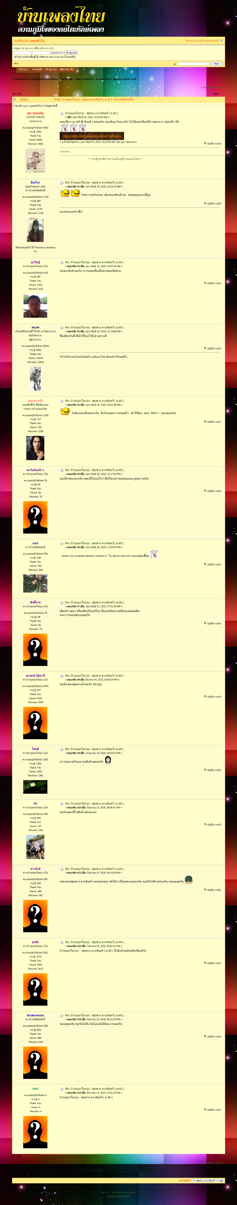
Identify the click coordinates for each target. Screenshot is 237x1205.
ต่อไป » (220, 87)
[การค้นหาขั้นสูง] (174, 63)
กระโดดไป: (185, 1180)
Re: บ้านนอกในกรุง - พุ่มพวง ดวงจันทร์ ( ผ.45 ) (94, 182)
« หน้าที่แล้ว (207, 87)
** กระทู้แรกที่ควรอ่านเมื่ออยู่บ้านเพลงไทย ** (78, 159)
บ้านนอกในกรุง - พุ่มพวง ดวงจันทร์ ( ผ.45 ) (91, 113)
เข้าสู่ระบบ (27, 48)
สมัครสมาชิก (46, 48)
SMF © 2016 (117, 1193)
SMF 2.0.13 (105, 1193)
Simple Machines (129, 1193)
